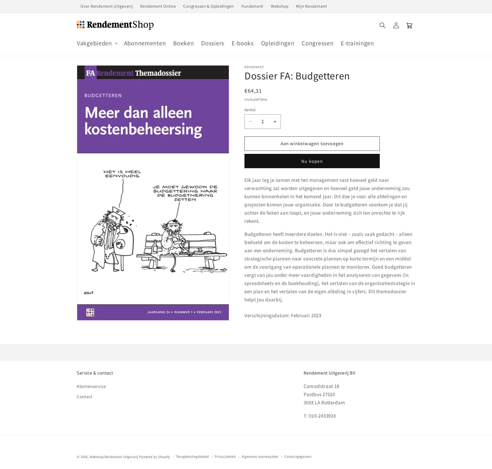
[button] (96, 43)
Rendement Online (158, 6)
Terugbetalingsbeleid (192, 456)
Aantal (250, 109)
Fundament (252, 6)
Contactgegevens (298, 456)
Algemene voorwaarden (260, 456)
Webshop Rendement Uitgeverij (114, 457)
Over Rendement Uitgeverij (106, 6)
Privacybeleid (225, 456)
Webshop (280, 6)
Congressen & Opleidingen (208, 6)
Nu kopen (312, 161)
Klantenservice (91, 386)
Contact (85, 396)
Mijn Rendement (311, 6)
